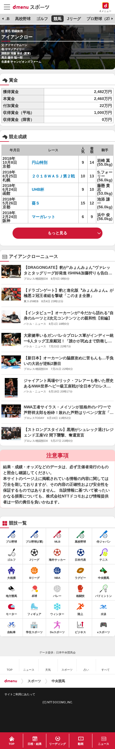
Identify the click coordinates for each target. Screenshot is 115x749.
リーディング (57, 743)
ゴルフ (42, 18)
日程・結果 (35, 743)
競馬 (57, 18)
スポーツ (34, 681)
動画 (80, 743)
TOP (12, 743)
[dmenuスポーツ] (33, 6)
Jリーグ (74, 18)
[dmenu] (10, 681)
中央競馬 (58, 681)
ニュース (103, 743)
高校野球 (23, 18)
